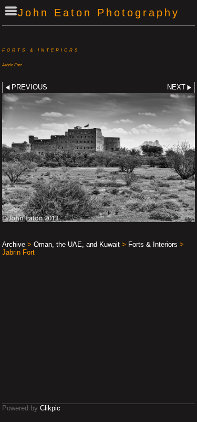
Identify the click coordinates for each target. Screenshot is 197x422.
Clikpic (50, 408)
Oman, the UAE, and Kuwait (77, 244)
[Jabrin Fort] (98, 157)
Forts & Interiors (153, 244)
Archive (13, 244)
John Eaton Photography (99, 12)
